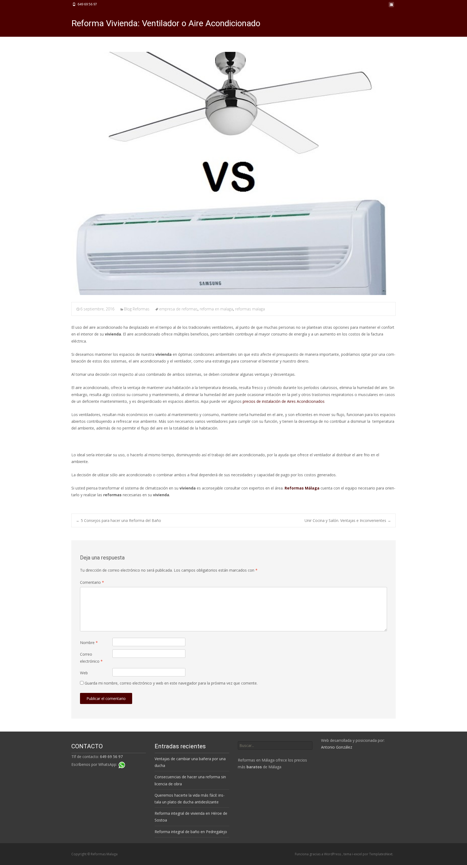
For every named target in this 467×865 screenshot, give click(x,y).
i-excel (357, 854)
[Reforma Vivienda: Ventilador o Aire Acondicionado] (233, 173)
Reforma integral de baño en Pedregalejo (191, 831)
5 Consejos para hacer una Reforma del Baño (118, 520)
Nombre (89, 642)
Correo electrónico (91, 657)
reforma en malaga (216, 308)
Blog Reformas (136, 308)
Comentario (92, 582)
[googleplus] (391, 6)
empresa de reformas (178, 308)
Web (84, 672)
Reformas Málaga (302, 488)
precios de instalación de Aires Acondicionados (284, 401)
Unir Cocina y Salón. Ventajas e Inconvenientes (348, 520)
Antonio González (336, 747)
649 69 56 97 (111, 756)
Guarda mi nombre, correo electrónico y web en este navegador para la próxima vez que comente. (171, 683)
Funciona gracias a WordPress (318, 854)
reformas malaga (250, 308)
